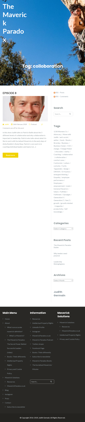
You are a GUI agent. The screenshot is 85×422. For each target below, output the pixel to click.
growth (56, 203)
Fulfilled (63, 192)
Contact (8, 403)
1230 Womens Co (60, 131)
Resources (11, 382)
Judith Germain (59, 293)
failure (56, 192)
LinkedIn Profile (38, 327)
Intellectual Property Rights (42, 323)
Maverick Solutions (12, 377)
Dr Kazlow (66, 172)
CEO (69, 146)
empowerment (59, 186)
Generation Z (59, 200)
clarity (66, 151)
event (68, 186)
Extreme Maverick (61, 189)
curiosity (57, 166)
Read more (10, 155)
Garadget (66, 194)
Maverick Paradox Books (42, 361)
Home (7, 319)
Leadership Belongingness (59, 263)
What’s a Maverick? (16, 336)
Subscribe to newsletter (16, 407)
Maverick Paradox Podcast (42, 340)
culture (66, 163)
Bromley (57, 143)
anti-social (64, 137)
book (62, 140)
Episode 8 (9, 93)
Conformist (58, 163)
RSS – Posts (59, 92)
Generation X (59, 197)
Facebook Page (38, 348)
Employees (58, 183)
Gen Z (67, 200)
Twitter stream (38, 344)
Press (7, 398)
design (66, 169)
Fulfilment (57, 194)
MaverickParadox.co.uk (16, 386)
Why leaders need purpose (60, 254)
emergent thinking (61, 174)
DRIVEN (57, 172)
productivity (58, 209)
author (56, 140)
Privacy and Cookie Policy (69, 339)
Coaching (57, 154)
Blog (7, 390)
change (56, 149)
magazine (59, 206)
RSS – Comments (61, 96)
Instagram (9, 394)
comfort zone (59, 160)
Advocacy (57, 134)
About (7, 323)
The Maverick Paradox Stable (62, 246)
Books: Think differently (16, 357)
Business (65, 143)
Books (68, 140)
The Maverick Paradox (15, 22)
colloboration (60, 157)
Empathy (57, 177)
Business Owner (60, 146)
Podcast (34, 124)
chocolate (59, 151)
